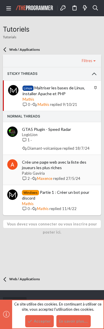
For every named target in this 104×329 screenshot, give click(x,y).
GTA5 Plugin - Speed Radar (46, 129)
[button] (8, 8)
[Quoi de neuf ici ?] (85, 8)
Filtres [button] (87, 60)
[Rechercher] (95, 8)
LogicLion (30, 134)
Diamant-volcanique (44, 148)
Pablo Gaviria (33, 173)
